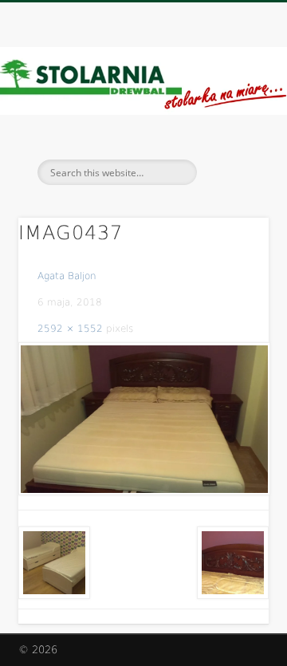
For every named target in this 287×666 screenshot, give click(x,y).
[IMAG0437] (143, 418)
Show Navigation (231, 143)
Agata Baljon (66, 276)
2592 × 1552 (70, 328)
